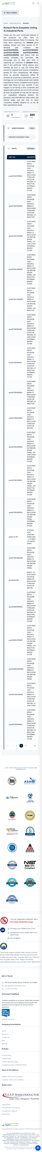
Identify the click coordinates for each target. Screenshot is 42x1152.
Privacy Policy (6, 1055)
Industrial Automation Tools (19, 137)
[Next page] (38, 745)
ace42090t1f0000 (15, 607)
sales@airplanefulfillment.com (14, 986)
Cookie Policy (6, 1058)
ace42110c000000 (16, 558)
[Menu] (38, 3)
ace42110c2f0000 (15, 447)
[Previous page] (4, 745)
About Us (5, 1034)
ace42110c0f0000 (15, 512)
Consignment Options (9, 1111)
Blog (3, 1040)
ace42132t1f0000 (15, 176)
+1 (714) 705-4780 (10, 989)
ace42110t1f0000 (15, 362)
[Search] (33, 3)
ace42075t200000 (16, 694)
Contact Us (6, 1037)
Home (6, 23)
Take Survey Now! (8, 1019)
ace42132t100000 (15, 206)
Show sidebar (11, 13)
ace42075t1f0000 (15, 724)
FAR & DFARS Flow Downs (11, 1108)
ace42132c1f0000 (15, 269)
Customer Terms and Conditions (13, 1080)
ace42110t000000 (15, 418)
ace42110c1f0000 (15, 480)
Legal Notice (6, 1104)
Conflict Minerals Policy (10, 1062)
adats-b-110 (13, 537)
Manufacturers (15, 23)
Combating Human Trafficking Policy (14, 1065)
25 (35, 746)
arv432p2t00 (14, 580)
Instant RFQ (6, 1114)
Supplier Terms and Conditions (12, 1076)
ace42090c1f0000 (16, 640)
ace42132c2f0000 (16, 236)
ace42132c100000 (16, 299)
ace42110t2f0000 (15, 329)
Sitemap (4, 1044)
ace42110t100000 (15, 392)
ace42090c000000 (16, 669)
